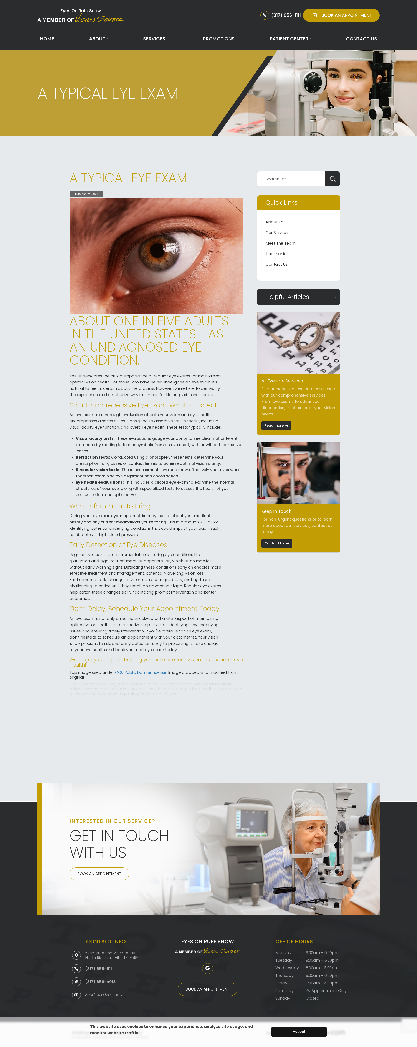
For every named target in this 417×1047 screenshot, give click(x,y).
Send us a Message (103, 995)
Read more (274, 425)
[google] (207, 968)
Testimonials (278, 253)
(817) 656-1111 (98, 968)
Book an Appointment (99, 873)
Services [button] (154, 38)
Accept (299, 1031)
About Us (274, 222)
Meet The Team (281, 243)
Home (47, 38)
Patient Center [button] (289, 38)
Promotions (219, 38)
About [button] (97, 38)
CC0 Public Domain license (140, 672)
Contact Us (361, 38)
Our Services (277, 232)
